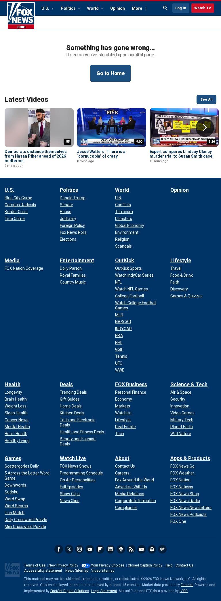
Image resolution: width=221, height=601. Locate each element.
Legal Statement (104, 591)
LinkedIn (110, 549)
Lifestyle (180, 260)
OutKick (124, 260)
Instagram (79, 549)
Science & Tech (188, 384)
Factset (187, 585)
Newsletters (141, 549)
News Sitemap (76, 571)
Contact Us (184, 565)
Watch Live (73, 458)
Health (12, 384)
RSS (131, 549)
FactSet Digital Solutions (69, 591)
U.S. (45, 8)
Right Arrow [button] (205, 127)
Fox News (21, 16)
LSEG (184, 591)
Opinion (117, 8)
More (137, 8)
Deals (66, 384)
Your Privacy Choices (108, 565)
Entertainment (77, 260)
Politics (69, 8)
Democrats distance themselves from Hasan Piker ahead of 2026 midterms (36, 156)
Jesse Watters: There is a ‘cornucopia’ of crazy (101, 153)
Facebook (58, 549)
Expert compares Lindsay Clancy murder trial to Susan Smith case (181, 153)
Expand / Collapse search (165, 8)
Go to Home (110, 73)
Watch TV (202, 8)
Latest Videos (26, 99)
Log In (180, 8)
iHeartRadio (162, 549)
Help (168, 565)
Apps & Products (190, 458)
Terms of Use (34, 565)
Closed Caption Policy (145, 565)
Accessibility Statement (43, 571)
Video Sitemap (102, 571)
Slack (121, 549)
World (93, 8)
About (122, 458)
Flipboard (100, 549)
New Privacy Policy (63, 565)
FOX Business (131, 384)
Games (13, 458)
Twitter (69, 549)
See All (206, 99)
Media (12, 260)
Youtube (89, 549)
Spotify (152, 549)
